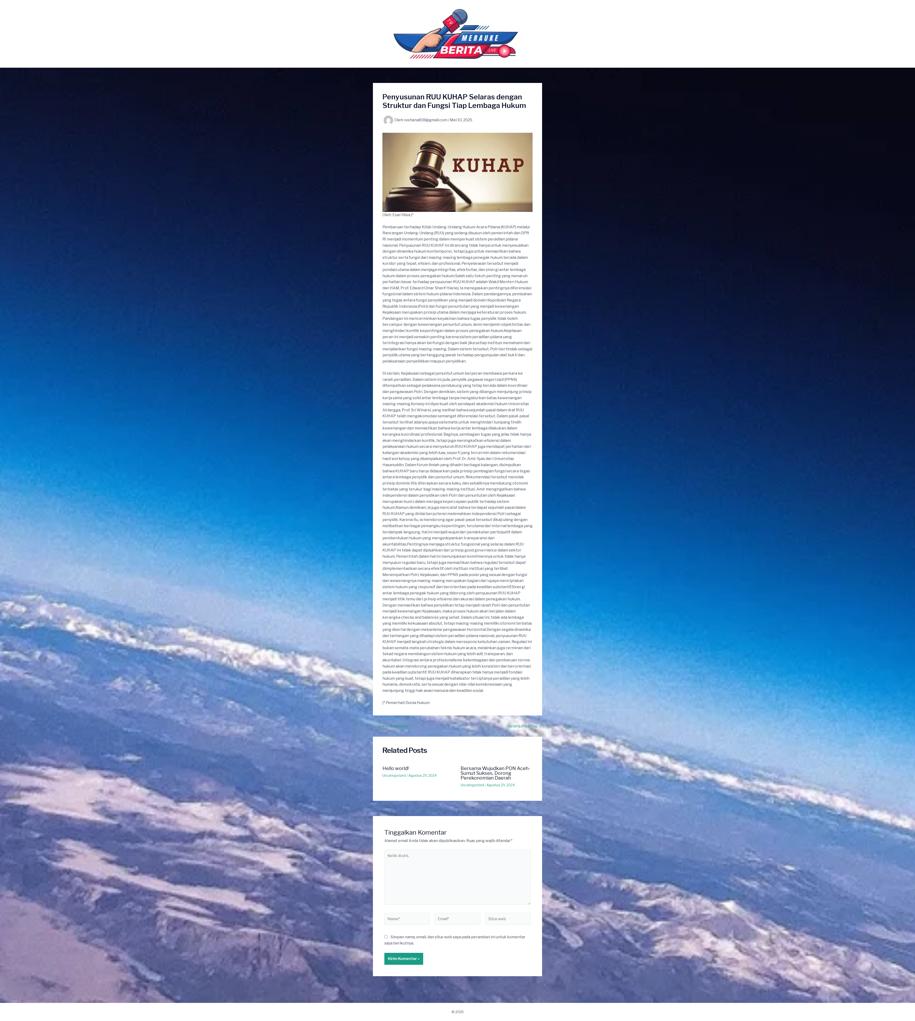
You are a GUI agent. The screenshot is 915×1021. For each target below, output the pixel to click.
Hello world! (395, 768)
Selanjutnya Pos (525, 726)
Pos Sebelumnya (390, 726)
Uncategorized (394, 775)
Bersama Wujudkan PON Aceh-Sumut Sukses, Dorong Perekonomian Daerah (495, 773)
